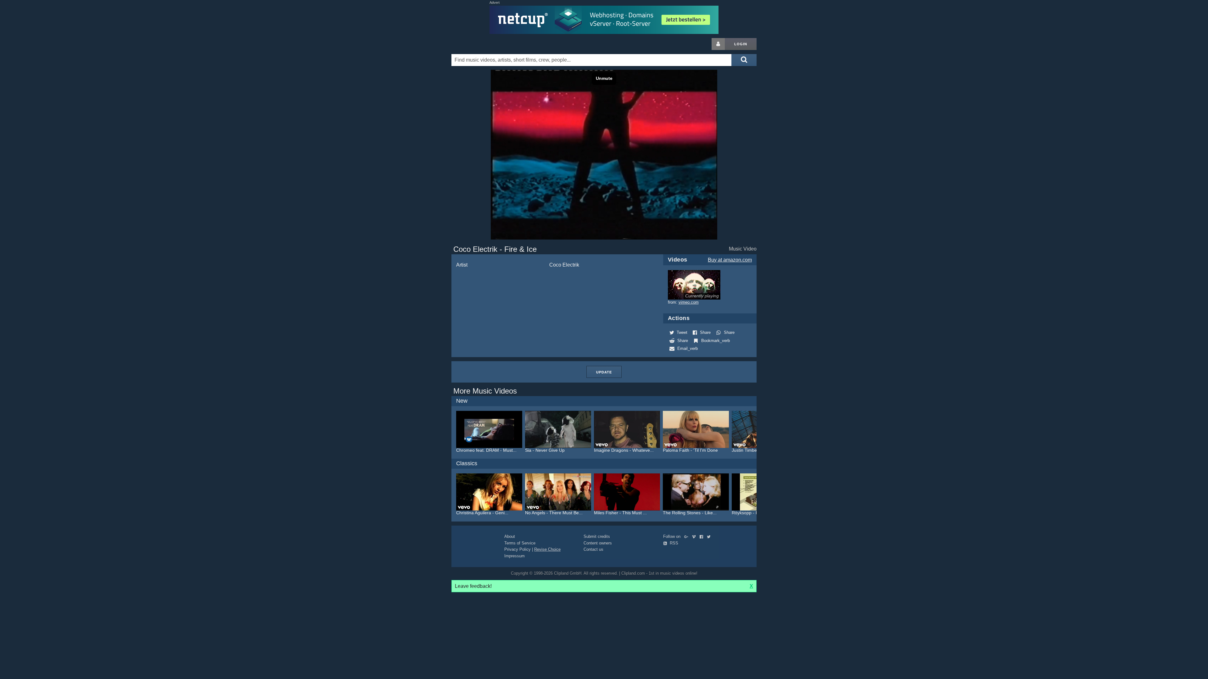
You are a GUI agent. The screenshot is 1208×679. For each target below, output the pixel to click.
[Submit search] (744, 60)
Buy (730, 259)
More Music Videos (485, 391)
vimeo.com (689, 302)
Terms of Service (519, 543)
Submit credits (597, 536)
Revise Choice (547, 549)
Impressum (514, 556)
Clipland (484, 44)
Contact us (593, 549)
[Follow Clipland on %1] (687, 536)
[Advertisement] (807, 132)
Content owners (598, 543)
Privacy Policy (517, 549)
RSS (673, 543)
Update (604, 372)
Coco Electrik (564, 265)
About (509, 536)
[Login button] (718, 44)
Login (740, 44)
